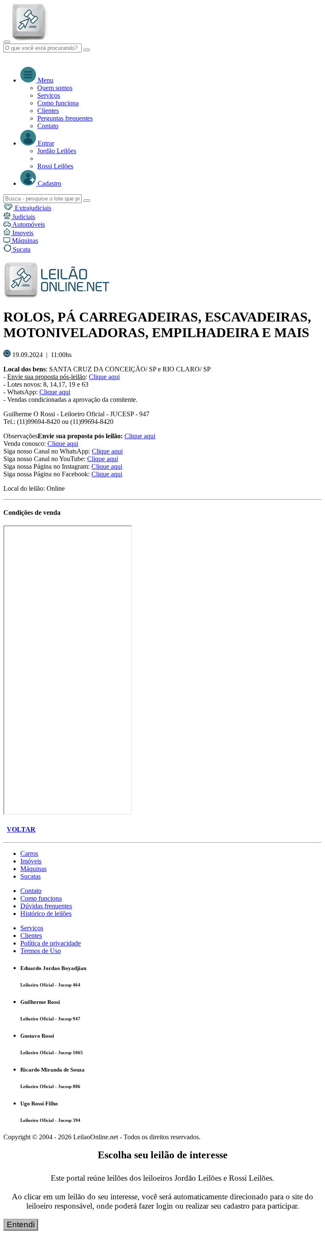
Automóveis (28, 224)
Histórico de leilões (46, 913)
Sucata (20, 249)
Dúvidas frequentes (46, 906)
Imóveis (30, 861)
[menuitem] (179, 88)
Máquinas (24, 240)
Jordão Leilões (56, 150)
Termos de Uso (40, 950)
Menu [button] (44, 80)
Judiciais (23, 216)
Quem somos (54, 87)
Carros (29, 853)
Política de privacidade (50, 943)
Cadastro (48, 183)
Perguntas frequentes (65, 118)
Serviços (48, 95)
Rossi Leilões (55, 166)
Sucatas (30, 876)
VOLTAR (21, 829)
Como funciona (58, 103)
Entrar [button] (45, 143)
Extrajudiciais (32, 208)
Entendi (21, 1224)
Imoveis (22, 232)
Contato (47, 125)
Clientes (48, 110)
